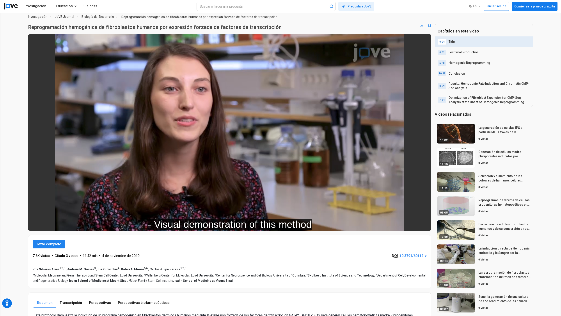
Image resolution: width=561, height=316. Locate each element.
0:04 (442, 41)
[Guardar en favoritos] (429, 25)
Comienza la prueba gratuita (534, 6)
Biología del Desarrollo (98, 16)
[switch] (380, 224)
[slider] (205, 224)
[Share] (421, 25)
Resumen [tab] (45, 303)
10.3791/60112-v (413, 256)
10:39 (442, 73)
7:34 (442, 99)
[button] (424, 40)
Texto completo (48, 244)
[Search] (331, 6)
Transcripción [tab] (71, 303)
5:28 (442, 63)
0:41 (442, 52)
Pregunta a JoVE (359, 6)
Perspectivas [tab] (100, 303)
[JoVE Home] (11, 6)
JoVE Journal (64, 16)
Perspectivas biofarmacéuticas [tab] (144, 303)
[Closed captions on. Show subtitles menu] (414, 224)
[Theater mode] (424, 224)
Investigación (37, 16)
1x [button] (405, 224)
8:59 (442, 86)
